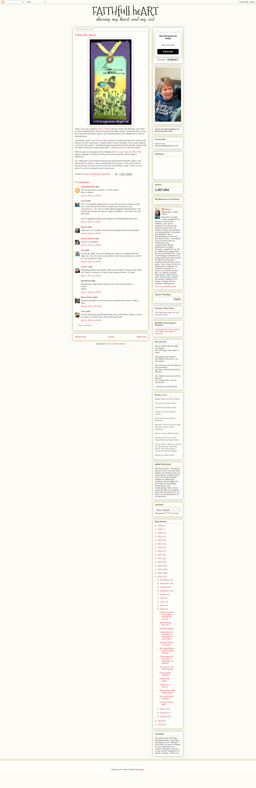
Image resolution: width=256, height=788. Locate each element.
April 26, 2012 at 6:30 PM (91, 262)
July (162, 598)
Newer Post (80, 337)
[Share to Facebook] (128, 174)
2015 (160, 566)
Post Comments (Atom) (116, 344)
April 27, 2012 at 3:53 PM (91, 292)
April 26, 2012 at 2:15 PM (91, 196)
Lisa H (83, 201)
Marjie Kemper (87, 297)
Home (111, 337)
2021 (160, 544)
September (165, 591)
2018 (160, 555)
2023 (160, 536)
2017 (160, 558)
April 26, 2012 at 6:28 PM (91, 245)
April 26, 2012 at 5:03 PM (91, 233)
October (163, 587)
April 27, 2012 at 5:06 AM (91, 276)
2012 (160, 577)
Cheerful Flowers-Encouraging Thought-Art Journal (167, 615)
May (162, 605)
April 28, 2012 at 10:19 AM (91, 306)
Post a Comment (84, 325)
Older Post (141, 337)
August (163, 594)
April (162, 609)
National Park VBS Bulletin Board (167, 691)
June (162, 602)
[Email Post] (116, 174)
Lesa (83, 250)
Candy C (84, 267)
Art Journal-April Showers (166, 697)
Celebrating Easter (164, 680)
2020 (160, 547)
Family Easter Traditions (165, 674)
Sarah (83, 311)
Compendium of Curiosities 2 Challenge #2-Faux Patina (166, 635)
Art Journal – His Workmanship (167, 668)
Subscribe (168, 51)
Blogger (141, 770)
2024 (160, 533)
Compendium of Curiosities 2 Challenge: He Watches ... (167, 659)
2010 (160, 724)
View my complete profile (165, 286)
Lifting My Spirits (166, 628)
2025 (160, 529)
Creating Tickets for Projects (166, 643)
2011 (160, 721)
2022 (160, 540)
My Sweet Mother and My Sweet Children (167, 650)
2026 (160, 526)
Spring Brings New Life (165, 623)
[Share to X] (125, 174)
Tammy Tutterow (104, 129)
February (164, 713)
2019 (160, 551)
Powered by (161, 60)
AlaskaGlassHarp (88, 187)
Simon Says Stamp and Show (125, 152)
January (163, 716)
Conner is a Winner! (164, 685)
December (164, 580)
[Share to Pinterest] (130, 174)
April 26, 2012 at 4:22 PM (91, 222)
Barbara (84, 227)
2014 (160, 569)
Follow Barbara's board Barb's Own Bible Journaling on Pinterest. (167, 331)
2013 (160, 573)
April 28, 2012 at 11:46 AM (91, 320)
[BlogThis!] (123, 174)
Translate (175, 513)
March (163, 709)
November (164, 583)
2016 (160, 562)
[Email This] (120, 174)
